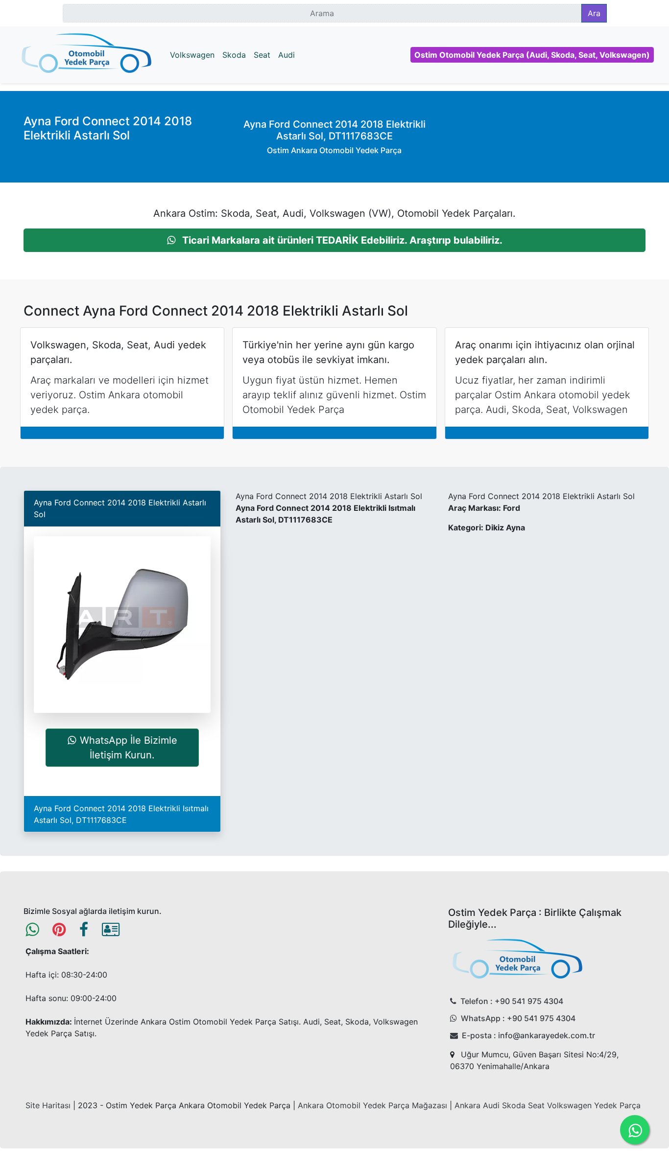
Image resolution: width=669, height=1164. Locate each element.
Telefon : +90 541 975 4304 (511, 1001)
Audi (286, 55)
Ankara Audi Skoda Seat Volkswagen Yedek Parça (547, 1105)
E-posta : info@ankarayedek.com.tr (528, 1035)
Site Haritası (48, 1105)
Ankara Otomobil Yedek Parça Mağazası (372, 1105)
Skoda (234, 55)
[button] (334, 240)
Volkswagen (192, 55)
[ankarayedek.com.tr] (86, 54)
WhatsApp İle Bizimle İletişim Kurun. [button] (128, 747)
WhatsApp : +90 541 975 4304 (518, 1018)
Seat (262, 55)
